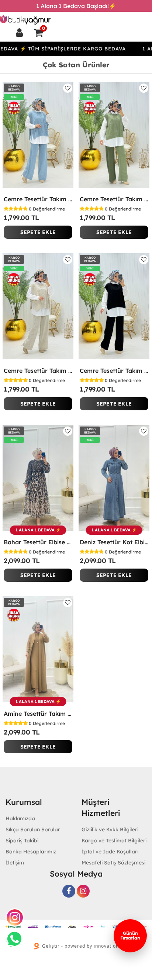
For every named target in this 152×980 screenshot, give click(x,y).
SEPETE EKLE (38, 232)
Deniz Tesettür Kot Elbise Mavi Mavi (114, 542)
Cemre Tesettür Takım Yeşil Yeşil (114, 199)
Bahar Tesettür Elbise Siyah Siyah (38, 542)
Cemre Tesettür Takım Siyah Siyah (114, 370)
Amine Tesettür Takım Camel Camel (38, 713)
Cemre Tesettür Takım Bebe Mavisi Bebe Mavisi (38, 199)
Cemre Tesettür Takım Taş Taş (38, 370)
